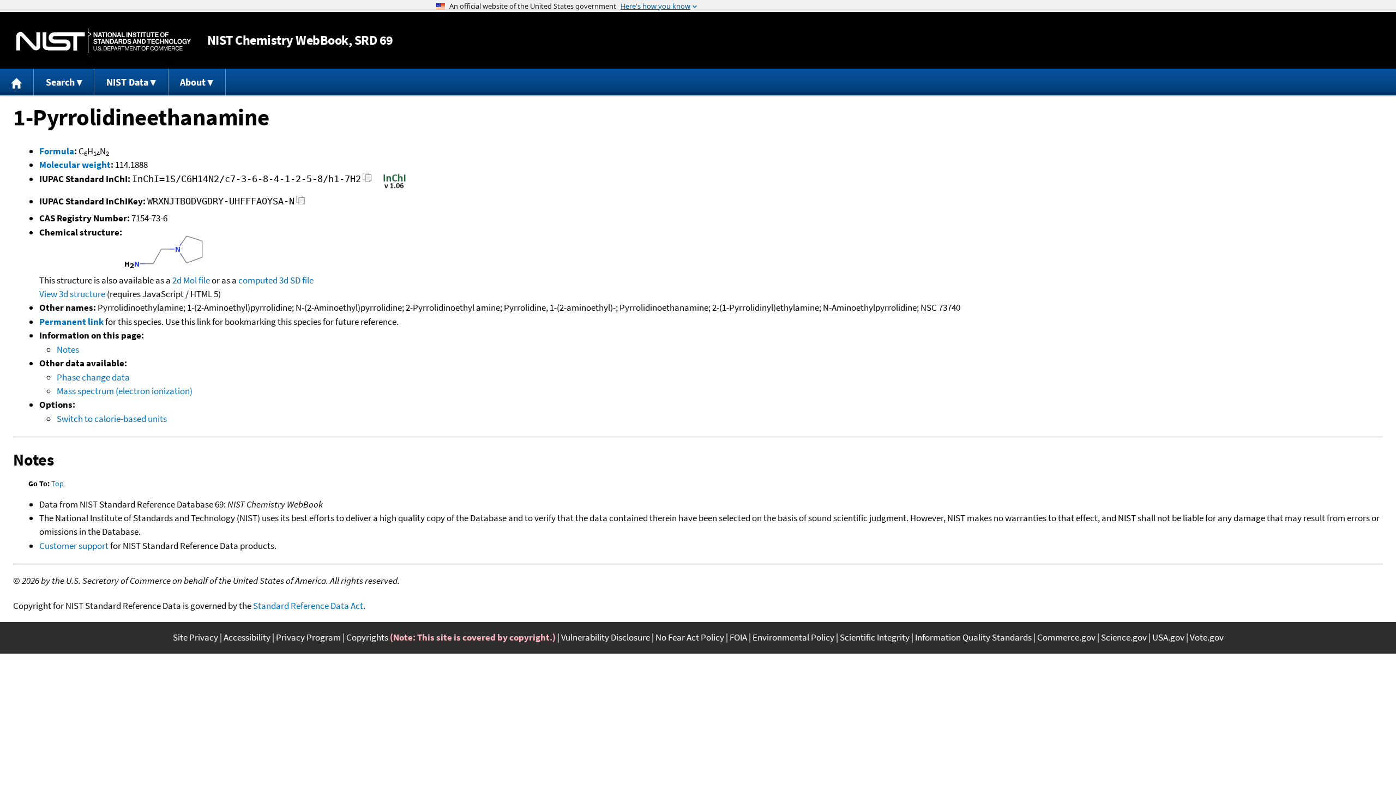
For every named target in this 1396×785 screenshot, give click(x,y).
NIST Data (127, 82)
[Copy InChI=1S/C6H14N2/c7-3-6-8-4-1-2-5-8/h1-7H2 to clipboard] (367, 180)
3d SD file (296, 280)
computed (258, 280)
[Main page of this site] (17, 82)
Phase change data (93, 377)
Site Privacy (195, 637)
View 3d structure (72, 294)
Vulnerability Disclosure (605, 637)
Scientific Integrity (875, 637)
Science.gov (1124, 637)
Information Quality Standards (973, 637)
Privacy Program (308, 637)
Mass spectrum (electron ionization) (124, 391)
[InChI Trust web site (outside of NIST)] (394, 188)
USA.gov (1168, 637)
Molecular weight (75, 165)
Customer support (74, 546)
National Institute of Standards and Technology (103, 40)
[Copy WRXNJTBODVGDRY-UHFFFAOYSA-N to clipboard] (300, 203)
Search (60, 82)
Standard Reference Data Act (308, 606)
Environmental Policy (793, 637)
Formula (56, 151)
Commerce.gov (1066, 637)
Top (57, 483)
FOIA (738, 637)
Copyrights (367, 637)
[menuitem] (17, 82)
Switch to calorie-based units (112, 419)
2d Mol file (191, 280)
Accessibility (247, 637)
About (193, 82)
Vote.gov (1207, 637)
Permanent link (71, 322)
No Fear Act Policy (689, 637)
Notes (68, 349)
